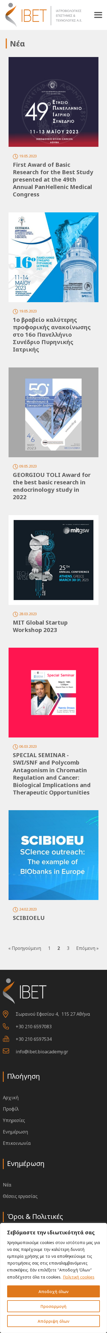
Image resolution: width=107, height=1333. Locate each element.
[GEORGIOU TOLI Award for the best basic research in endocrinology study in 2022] (53, 412)
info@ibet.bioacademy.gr (42, 1051)
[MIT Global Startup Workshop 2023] (53, 560)
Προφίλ (11, 1109)
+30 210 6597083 (34, 1026)
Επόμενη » (87, 948)
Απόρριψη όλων (53, 1321)
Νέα (7, 1185)
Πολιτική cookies (78, 1277)
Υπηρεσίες (14, 1120)
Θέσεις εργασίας (20, 1196)
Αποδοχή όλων (53, 1291)
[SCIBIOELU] (53, 855)
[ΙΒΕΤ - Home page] (43, 15)
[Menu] (98, 15)
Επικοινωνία (17, 1143)
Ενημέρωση (15, 1132)
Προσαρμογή (53, 1306)
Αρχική (11, 1097)
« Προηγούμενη (24, 948)
